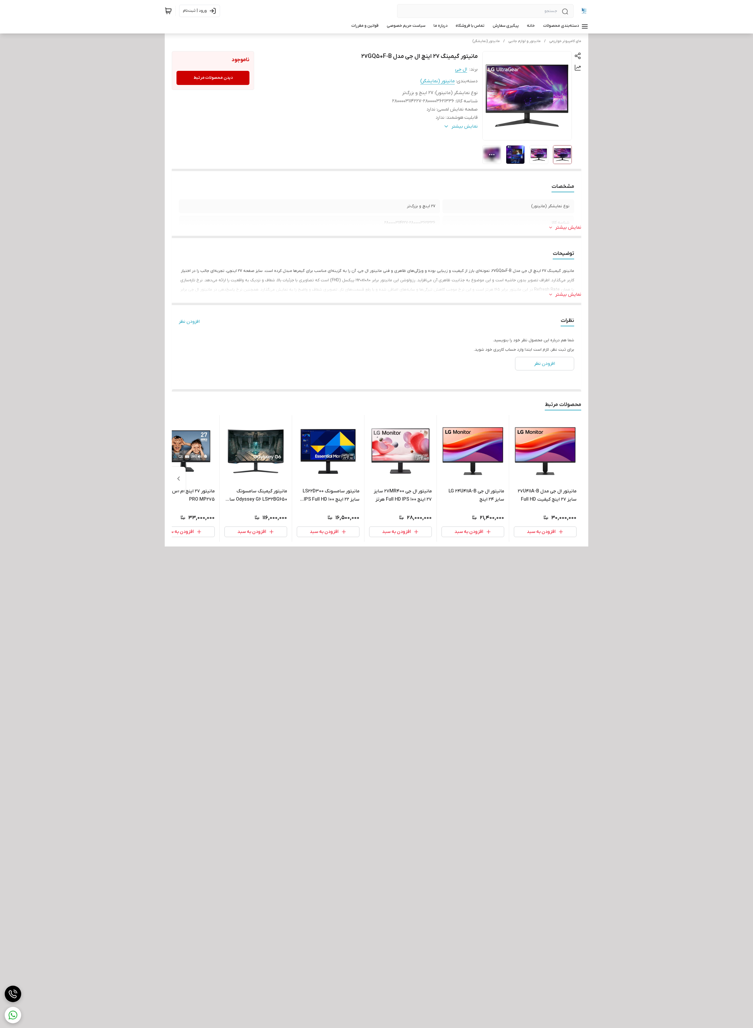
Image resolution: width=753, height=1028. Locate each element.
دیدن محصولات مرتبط (213, 78)
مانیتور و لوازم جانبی (524, 41)
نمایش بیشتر (568, 227)
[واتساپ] (13, 1015)
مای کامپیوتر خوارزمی (565, 41)
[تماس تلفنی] (13, 994)
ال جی (461, 69)
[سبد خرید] (168, 10)
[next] (178, 478)
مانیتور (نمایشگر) (486, 41)
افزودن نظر (189, 322)
